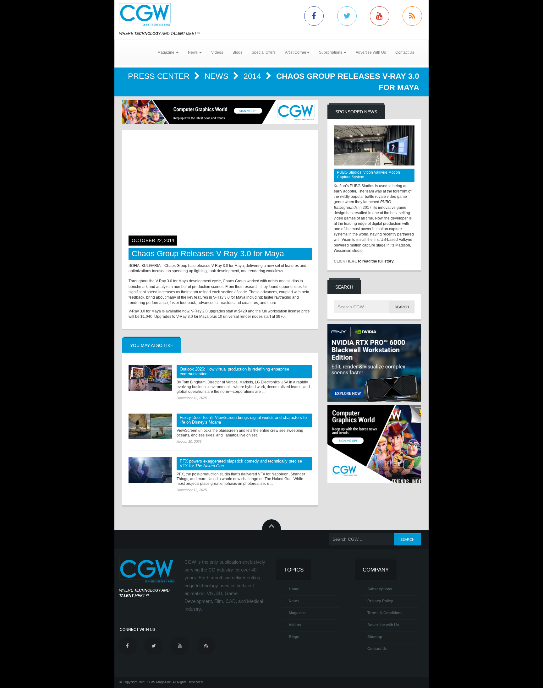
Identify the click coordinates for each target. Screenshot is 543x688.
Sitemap (374, 637)
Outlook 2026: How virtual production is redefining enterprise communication (234, 371)
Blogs (237, 52)
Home (294, 589)
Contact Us (404, 52)
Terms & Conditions (385, 613)
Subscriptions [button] (331, 52)
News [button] (193, 52)
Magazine (297, 613)
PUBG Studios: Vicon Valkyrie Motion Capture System (368, 174)
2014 (253, 76)
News (218, 76)
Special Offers (264, 52)
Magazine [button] (166, 52)
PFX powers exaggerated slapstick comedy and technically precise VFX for (241, 463)
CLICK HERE (345, 261)
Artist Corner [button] (295, 52)
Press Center (160, 76)
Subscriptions (379, 589)
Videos (217, 52)
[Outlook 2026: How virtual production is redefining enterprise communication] (150, 378)
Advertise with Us (383, 625)
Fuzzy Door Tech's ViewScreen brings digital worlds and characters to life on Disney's (243, 420)
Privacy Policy (380, 601)
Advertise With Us (371, 52)
